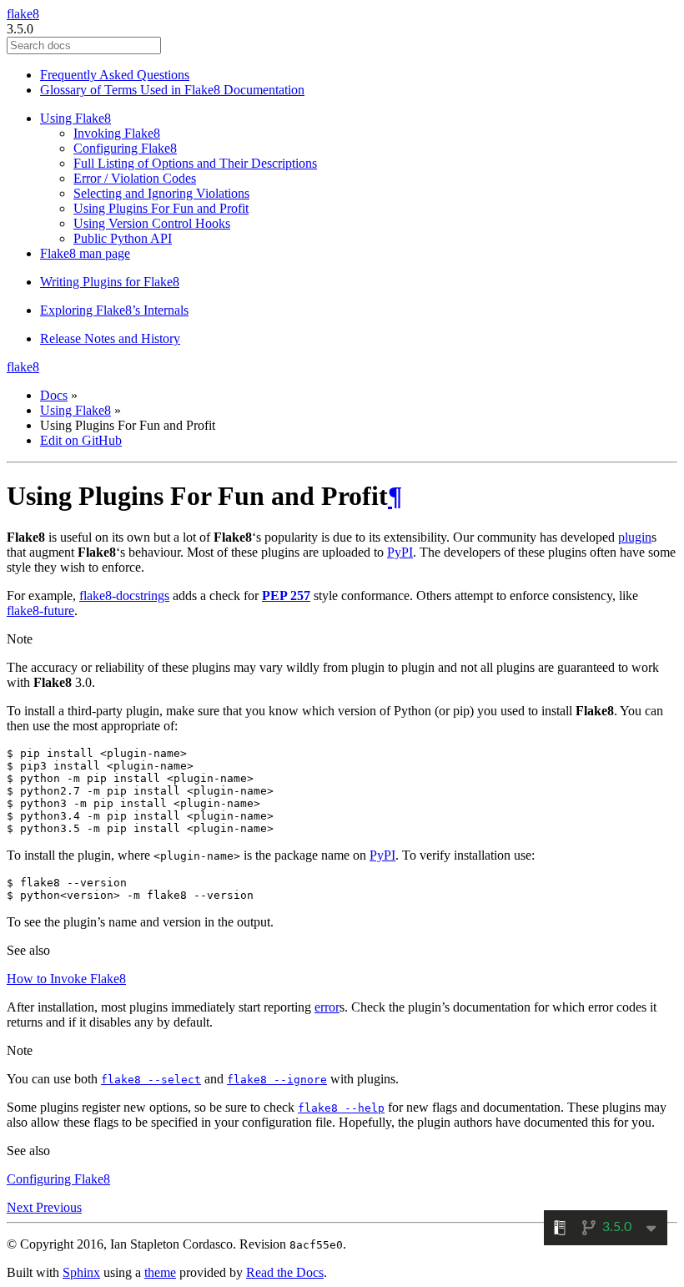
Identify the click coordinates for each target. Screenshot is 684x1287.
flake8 (23, 14)
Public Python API (122, 238)
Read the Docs (285, 1272)
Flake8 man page (85, 253)
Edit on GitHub (81, 440)
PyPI (400, 552)
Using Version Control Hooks (151, 223)
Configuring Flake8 (125, 148)
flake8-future (40, 610)
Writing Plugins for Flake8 (109, 282)
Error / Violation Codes (134, 178)
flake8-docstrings (124, 595)
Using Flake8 (75, 118)
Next (21, 1207)
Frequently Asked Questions (114, 75)
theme (160, 1272)
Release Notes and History (110, 338)
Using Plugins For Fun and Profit (161, 208)
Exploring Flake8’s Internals (114, 310)
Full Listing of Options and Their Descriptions (195, 163)
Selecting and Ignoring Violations (161, 193)
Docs (54, 395)
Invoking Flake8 (116, 133)
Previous (59, 1207)
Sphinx (81, 1272)
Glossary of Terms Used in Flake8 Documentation (172, 90)
